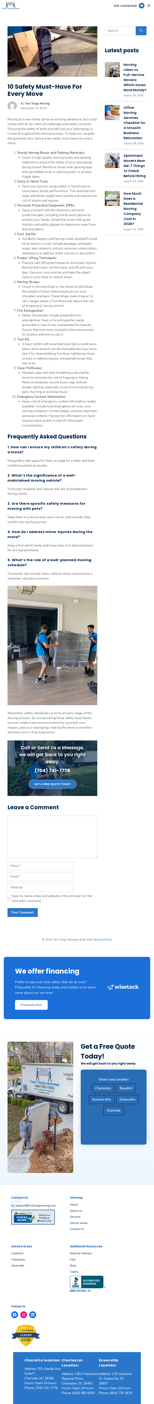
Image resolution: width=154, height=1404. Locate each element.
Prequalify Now (31, 1005)
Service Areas (79, 1223)
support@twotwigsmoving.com (36, 1205)
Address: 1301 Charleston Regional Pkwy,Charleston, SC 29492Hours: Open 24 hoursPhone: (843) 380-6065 (80, 1383)
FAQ (72, 1259)
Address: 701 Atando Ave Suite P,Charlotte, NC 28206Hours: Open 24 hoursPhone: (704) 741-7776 (42, 1378)
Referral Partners (81, 1253)
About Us (76, 1211)
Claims (74, 1272)
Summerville (101, 1099)
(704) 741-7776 (52, 770)
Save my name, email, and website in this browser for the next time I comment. (52, 898)
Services (75, 1217)
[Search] (141, 30)
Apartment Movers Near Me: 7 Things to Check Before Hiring (135, 165)
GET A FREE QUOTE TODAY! (52, 784)
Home (74, 1205)
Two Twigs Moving (37, 103)
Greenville (127, 1099)
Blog (73, 1265)
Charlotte (114, 1110)
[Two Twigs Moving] (10, 5)
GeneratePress (102, 940)
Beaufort (126, 1088)
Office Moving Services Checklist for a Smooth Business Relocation (134, 122)
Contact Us (77, 1229)
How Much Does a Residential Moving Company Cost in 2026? (133, 208)
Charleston (103, 1088)
